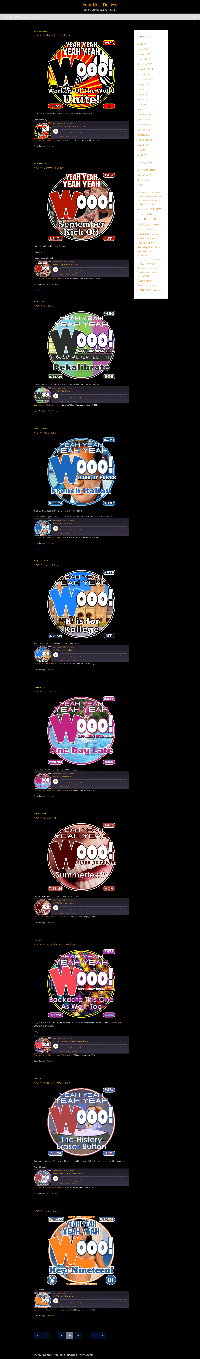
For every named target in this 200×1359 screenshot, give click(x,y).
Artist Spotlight (156, 200)
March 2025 (143, 109)
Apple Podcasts (48, 146)
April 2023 (142, 155)
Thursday (154, 268)
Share (74, 137)
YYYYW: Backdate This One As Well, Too (55, 944)
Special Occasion (142, 256)
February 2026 (144, 54)
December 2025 (144, 64)
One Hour (143, 233)
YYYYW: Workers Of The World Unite (53, 35)
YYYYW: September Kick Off (49, 167)
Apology (139, 200)
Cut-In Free (141, 209)
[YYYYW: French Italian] (81, 471)
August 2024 (143, 145)
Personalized (140, 238)
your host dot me (100, 4)
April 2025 (142, 104)
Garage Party (157, 215)
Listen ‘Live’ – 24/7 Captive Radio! (17, 17)
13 (78, 1335)
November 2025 (145, 69)
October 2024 (143, 135)
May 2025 (142, 99)
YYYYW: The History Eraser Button (52, 1082)
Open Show (154, 234)
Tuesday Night (143, 276)
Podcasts (37, 17)
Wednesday (157, 290)
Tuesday (154, 272)
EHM (149, 209)
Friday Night (145, 214)
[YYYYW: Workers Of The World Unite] (81, 74)
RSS (56, 284)
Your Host (55, 31)
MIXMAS (156, 224)
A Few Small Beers (146, 169)
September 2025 (145, 79)
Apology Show (147, 200)
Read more (38, 151)
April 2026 (142, 44)
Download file (39, 140)
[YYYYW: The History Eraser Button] (81, 1121)
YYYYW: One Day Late (45, 691)
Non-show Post (150, 229)
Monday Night (141, 229)
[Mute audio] (64, 132)
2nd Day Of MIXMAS (155, 192)
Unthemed (144, 290)
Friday (157, 208)
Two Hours (144, 280)
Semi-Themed (142, 251)
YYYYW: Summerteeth (45, 817)
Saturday (149, 238)
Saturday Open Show (149, 247)
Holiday (140, 219)
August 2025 (143, 84)
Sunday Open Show (155, 259)
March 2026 (143, 49)
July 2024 (141, 150)
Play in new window (53, 140)
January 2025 (143, 119)
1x (76, 133)
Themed (150, 263)
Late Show (147, 225)
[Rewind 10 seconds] (71, 132)
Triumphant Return (143, 272)
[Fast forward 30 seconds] (84, 132)
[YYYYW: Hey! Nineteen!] (81, 1250)
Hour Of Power (153, 219)
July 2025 (141, 89)
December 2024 (144, 124)
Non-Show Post (145, 175)
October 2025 (143, 74)
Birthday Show (143, 204)
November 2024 (145, 129)
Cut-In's (153, 204)
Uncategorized (144, 180)
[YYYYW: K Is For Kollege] (81, 604)
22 (94, 1335)
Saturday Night (145, 242)
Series (151, 252)
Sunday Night (143, 259)
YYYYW (140, 185)
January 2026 (143, 59)
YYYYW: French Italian (45, 432)
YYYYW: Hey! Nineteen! (46, 1211)
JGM (140, 224)
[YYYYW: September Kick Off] (81, 207)
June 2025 (142, 94)
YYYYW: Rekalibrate (44, 306)
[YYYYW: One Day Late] (81, 730)
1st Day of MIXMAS (142, 192)
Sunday (152, 255)
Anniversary (157, 196)
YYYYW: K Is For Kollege (46, 565)
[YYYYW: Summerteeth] (81, 857)
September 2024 (145, 140)
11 (62, 1335)
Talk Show (140, 264)
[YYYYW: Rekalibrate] (81, 345)
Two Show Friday (143, 285)
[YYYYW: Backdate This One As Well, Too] (81, 983)
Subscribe (64, 137)
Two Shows (153, 285)
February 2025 (144, 114)
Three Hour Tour (143, 268)
